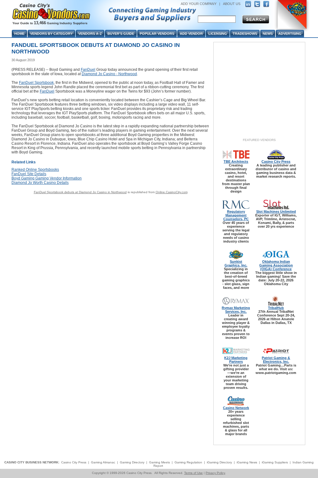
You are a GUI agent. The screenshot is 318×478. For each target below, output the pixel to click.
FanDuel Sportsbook (36, 82)
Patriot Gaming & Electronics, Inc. (276, 359)
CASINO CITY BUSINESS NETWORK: (31, 462)
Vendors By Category (51, 33)
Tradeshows (245, 33)
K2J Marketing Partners (236, 359)
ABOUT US (231, 4)
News (268, 33)
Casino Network (236, 408)
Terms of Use (193, 473)
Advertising (290, 33)
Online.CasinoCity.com (172, 192)
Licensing (217, 33)
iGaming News (247, 462)
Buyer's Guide (120, 33)
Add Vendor (191, 33)
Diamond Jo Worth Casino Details (40, 182)
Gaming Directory (132, 462)
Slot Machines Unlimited (276, 211)
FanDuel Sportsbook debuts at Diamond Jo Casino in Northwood (80, 192)
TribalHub (276, 308)
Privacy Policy (215, 473)
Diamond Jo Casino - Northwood (109, 74)
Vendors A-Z (90, 33)
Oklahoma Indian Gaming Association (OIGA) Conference (276, 265)
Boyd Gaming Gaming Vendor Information (46, 178)
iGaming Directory (219, 462)
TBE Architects (236, 161)
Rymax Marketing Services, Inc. (236, 309)
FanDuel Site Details (28, 174)
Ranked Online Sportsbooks (35, 169)
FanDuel (88, 69)
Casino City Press (275, 161)
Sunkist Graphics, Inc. (236, 263)
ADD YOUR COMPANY (198, 4)
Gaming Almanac (103, 462)
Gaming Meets (159, 462)
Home (19, 33)
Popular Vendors (157, 33)
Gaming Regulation (188, 462)
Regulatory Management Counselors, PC (236, 215)
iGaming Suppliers (275, 462)
